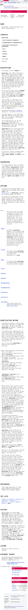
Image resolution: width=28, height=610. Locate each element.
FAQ (19, 2)
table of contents (17, 578)
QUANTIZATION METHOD (17, 111)
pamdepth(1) (14, 500)
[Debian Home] (1, 3)
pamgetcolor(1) (5, 500)
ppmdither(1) (5, 501)
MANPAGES (6, 0)
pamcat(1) (4, 503)
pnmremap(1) (5, 499)
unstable (14, 588)
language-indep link (17, 570)
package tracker (16, 572)
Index (5, 2)
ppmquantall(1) (20, 499)
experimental (15, 590)
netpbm (9, 7)
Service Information (9, 6)
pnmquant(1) (12, 499)
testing (6, 7)
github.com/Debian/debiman (18, 606)
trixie (13, 584)
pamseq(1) (11, 501)
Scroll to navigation (6, 11)
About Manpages (12, 2)
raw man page (15, 574)
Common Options (5, 192)
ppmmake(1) (18, 501)
